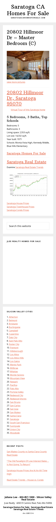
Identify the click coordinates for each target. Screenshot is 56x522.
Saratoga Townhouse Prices (20, 206)
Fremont (14, 347)
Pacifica (13, 385)
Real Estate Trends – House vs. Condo (25, 479)
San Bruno (15, 402)
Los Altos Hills (17, 357)
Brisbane (13, 323)
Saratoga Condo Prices (18, 210)
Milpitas (14, 371)
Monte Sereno (17, 374)
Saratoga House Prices (18, 203)
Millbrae (14, 368)
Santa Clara (15, 415)
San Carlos (15, 405)
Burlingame (14, 327)
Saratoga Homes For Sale (26, 153)
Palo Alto (14, 388)
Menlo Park (15, 364)
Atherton (13, 317)
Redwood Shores (18, 398)
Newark (14, 381)
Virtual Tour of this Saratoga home (28, 109)
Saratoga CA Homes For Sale (28, 10)
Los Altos (14, 354)
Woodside (15, 432)
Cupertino (14, 334)
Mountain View (17, 378)
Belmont (13, 320)
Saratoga (14, 419)
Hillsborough (16, 351)
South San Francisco (20, 422)
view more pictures (16, 82)
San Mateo (15, 412)
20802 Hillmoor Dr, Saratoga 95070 (25, 98)
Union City (15, 429)
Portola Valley (17, 392)
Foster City (14, 344)
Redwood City (16, 395)
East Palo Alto (15, 340)
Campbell (13, 330)
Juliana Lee (11, 497)
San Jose (14, 409)
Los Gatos (15, 361)
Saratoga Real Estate (26, 161)
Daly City (13, 337)
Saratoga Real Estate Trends (29, 167)
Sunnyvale (15, 426)
